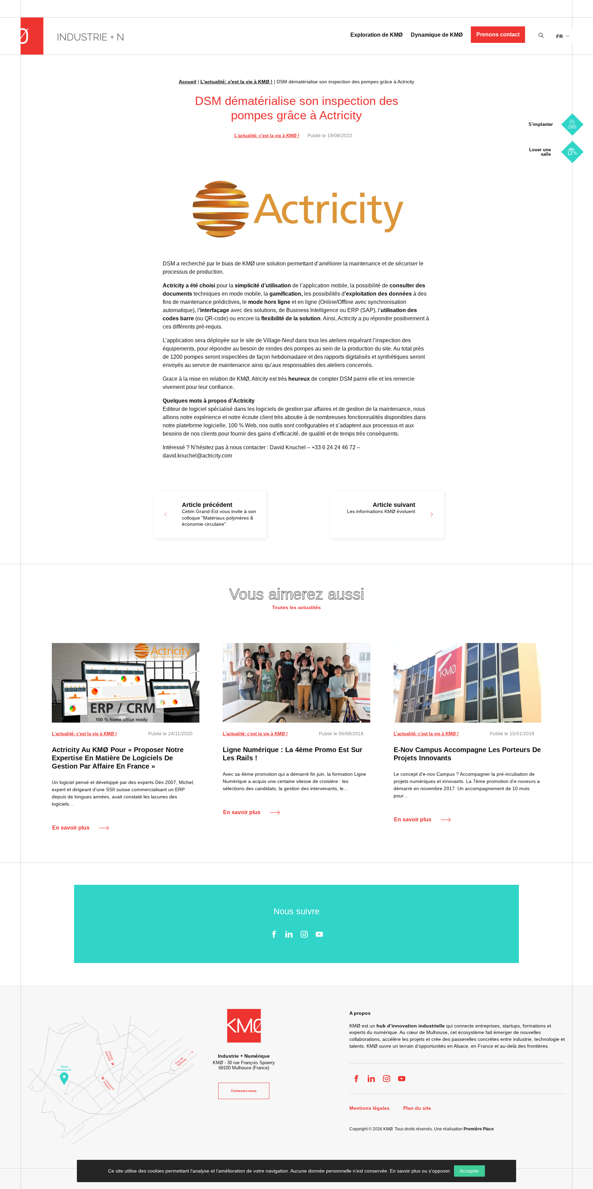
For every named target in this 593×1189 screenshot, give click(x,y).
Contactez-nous (244, 1091)
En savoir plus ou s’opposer (420, 1171)
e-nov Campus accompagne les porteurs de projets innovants (467, 754)
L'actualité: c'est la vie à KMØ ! (236, 81)
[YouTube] (319, 934)
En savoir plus (71, 828)
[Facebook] (274, 934)
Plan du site (417, 1108)
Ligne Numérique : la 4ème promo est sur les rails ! (292, 754)
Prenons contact (498, 34)
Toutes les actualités (296, 607)
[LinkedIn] (289, 934)
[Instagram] (304, 934)
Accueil (187, 81)
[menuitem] (562, 35)
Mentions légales (369, 1108)
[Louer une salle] (572, 152)
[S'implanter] (572, 124)
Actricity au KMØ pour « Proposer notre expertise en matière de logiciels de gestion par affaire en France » (118, 758)
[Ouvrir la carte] (112, 1080)
